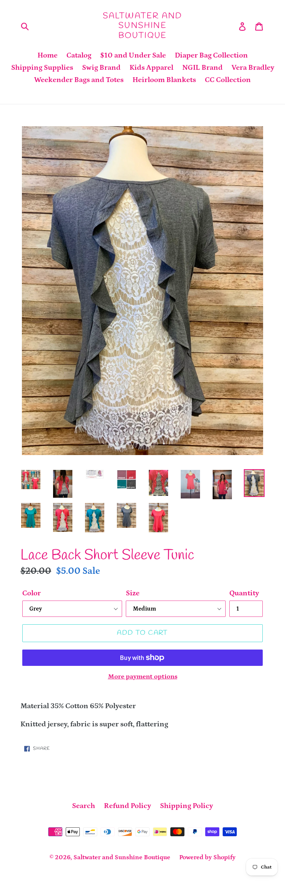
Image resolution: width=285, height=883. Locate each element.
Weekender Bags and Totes (79, 80)
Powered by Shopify (207, 857)
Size (133, 593)
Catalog (78, 55)
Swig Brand (101, 67)
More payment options (142, 676)
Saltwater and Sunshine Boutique (143, 25)
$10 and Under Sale (133, 55)
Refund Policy (127, 806)
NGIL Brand (202, 67)
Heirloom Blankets (164, 80)
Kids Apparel (151, 67)
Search (83, 806)
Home (47, 55)
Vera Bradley (253, 67)
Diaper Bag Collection (211, 55)
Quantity (244, 593)
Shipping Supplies (42, 67)
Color (31, 593)
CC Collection (228, 80)
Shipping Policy (186, 806)
